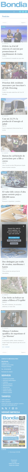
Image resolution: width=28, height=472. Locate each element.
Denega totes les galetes (14, 240)
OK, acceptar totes (14, 237)
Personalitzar (14, 243)
